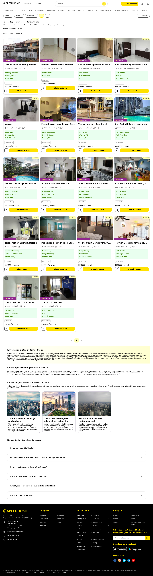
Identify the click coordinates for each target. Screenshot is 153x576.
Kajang (81, 10)
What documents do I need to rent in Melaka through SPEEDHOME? (38, 457)
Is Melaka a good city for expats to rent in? (28, 476)
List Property (131, 4)
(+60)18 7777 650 (12, 540)
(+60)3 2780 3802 (13, 536)
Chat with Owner (23, 91)
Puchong (51, 10)
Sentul (144, 10)
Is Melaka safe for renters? (21, 495)
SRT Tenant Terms (46, 573)
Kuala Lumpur (11, 10)
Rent (5, 33)
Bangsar (71, 10)
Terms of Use (21, 573)
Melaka (11, 33)
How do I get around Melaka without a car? (28, 467)
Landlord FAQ (44, 519)
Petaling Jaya (26, 10)
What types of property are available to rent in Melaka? (33, 486)
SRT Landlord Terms (32, 573)
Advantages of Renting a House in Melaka (27, 368)
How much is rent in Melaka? (22, 448)
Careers (59, 522)
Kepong (135, 10)
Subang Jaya (105, 10)
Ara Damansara (121, 10)
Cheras (61, 10)
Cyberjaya (39, 10)
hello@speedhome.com (15, 532)
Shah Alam (92, 10)
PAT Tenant (66, 573)
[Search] (104, 4)
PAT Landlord (57, 573)
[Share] (6, 91)
